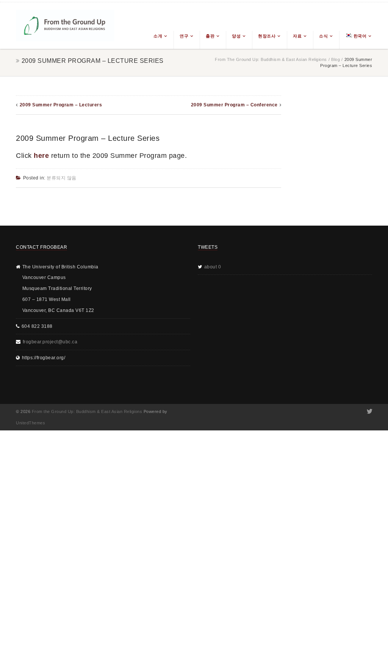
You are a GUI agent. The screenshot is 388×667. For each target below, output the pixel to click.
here (41, 155)
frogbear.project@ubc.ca (50, 341)
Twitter (369, 411)
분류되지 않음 (62, 178)
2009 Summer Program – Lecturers (61, 105)
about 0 (212, 267)
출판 (210, 36)
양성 (236, 36)
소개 (157, 36)
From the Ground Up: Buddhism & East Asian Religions (271, 59)
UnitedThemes (30, 423)
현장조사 (266, 36)
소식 (323, 36)
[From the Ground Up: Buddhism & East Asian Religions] (65, 25)
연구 (184, 36)
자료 (297, 36)
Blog (335, 59)
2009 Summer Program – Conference (234, 105)
